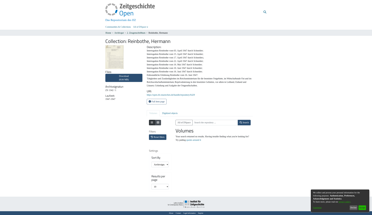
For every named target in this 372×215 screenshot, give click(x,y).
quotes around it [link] (193, 140)
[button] (265, 12)
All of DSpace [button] (139, 27)
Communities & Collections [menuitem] (118, 27)
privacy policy (344, 202)
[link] (123, 79)
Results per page (158, 178)
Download (124, 78)
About (171, 213)
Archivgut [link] (119, 33)
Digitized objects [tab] (170, 113)
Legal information (189, 213)
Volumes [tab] (153, 113)
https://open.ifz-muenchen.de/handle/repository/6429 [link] (171, 95)
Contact (178, 213)
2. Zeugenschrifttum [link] (136, 33)
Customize (317, 208)
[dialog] (340, 201)
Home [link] (108, 33)
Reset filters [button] (158, 137)
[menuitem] (140, 27)
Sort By (155, 157)
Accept (362, 208)
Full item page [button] (158, 101)
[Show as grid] (158, 122)
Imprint (200, 213)
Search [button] (245, 122)
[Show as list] (152, 122)
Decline (353, 208)
